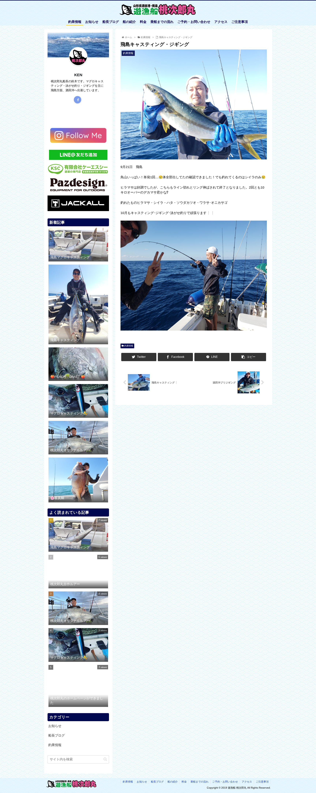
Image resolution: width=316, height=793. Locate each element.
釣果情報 (128, 345)
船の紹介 (173, 781)
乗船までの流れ (199, 781)
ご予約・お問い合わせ (225, 781)
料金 (184, 781)
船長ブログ (56, 735)
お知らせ (54, 726)
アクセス (247, 781)
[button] (105, 759)
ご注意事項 (262, 781)
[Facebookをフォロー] (77, 99)
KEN (78, 75)
